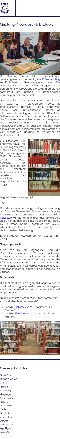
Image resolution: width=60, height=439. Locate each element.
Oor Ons (4, 421)
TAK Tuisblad (6, 383)
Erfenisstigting (51, 79)
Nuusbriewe (5, 405)
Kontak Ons (5, 432)
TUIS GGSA (5, 375)
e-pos (37, 227)
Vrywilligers (5, 428)
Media (3, 409)
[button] (13, 8)
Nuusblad (6, 217)
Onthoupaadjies (7, 398)
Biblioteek (4, 413)
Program (4, 386)
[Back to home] (5, 8)
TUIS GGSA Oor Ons (9, 379)
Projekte (4, 402)
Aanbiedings (6, 390)
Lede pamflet (6, 424)
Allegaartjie (5, 394)
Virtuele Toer (6, 417)
